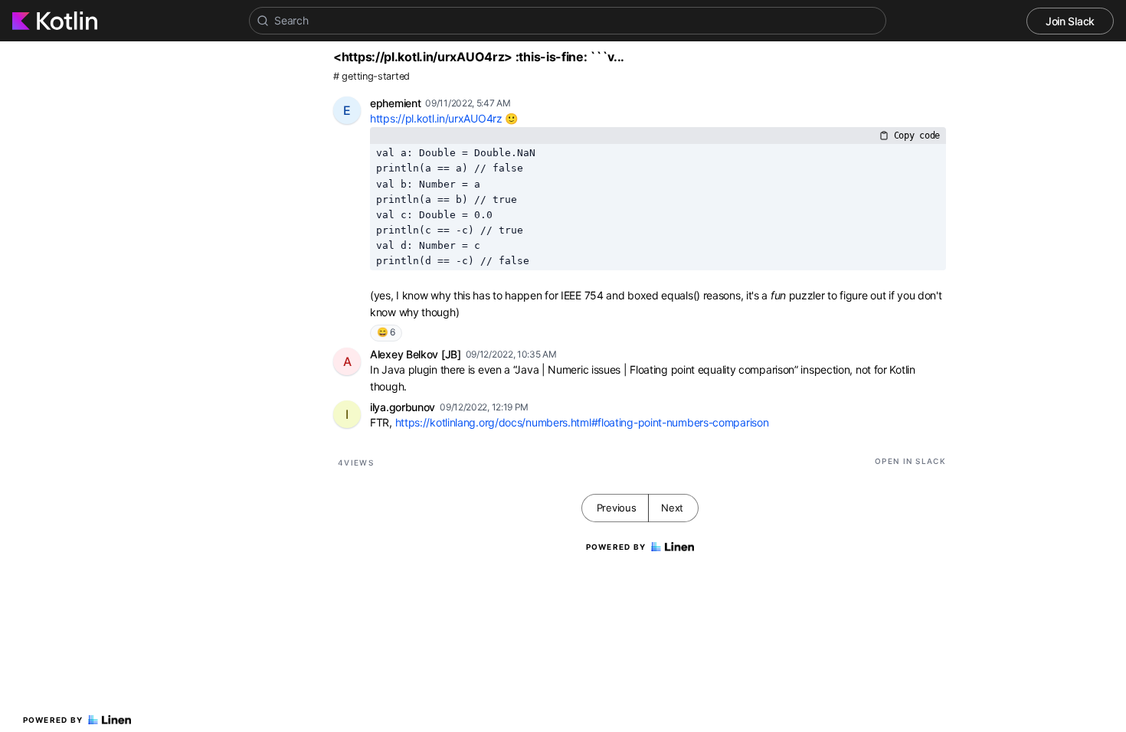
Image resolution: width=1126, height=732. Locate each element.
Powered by (53, 719)
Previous (617, 508)
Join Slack (1070, 21)
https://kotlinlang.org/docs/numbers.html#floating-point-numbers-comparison (582, 422)
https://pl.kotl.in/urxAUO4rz (436, 118)
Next (672, 508)
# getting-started (371, 76)
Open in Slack (910, 461)
